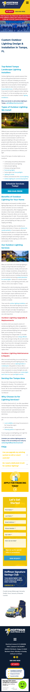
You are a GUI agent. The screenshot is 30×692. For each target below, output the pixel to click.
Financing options (9, 429)
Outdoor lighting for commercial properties (16, 179)
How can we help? (10, 541)
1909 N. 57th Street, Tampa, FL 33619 (16, 649)
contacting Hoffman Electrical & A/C (12, 443)
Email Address (10, 522)
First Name (9, 510)
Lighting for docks (9, 174)
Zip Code (8, 534)
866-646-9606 (20, 11)
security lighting (24, 177)
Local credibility (8, 423)
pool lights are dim (18, 374)
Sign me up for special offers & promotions (13, 551)
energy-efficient (22, 337)
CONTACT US (8, 585)
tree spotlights (19, 172)
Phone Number (10, 528)
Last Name (9, 516)
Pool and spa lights (9, 170)
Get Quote (9, 11)
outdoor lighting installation (17, 303)
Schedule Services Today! (15, 185)
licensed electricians (6, 89)
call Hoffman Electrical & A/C (14, 103)
